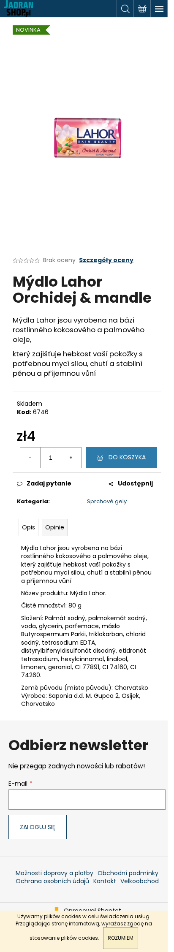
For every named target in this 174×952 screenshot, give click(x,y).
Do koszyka (127, 457)
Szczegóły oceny (106, 260)
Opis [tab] (28, 527)
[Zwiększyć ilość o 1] (71, 458)
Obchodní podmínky (128, 873)
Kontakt (104, 881)
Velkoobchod (139, 881)
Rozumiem (120, 937)
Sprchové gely (107, 501)
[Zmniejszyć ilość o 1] (30, 458)
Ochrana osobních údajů (52, 881)
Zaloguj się (37, 827)
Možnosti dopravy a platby (54, 873)
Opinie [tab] (54, 527)
